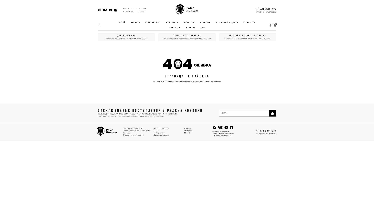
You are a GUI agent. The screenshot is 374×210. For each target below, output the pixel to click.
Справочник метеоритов (133, 135)
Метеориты (172, 23)
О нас (134, 9)
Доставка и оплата (161, 128)
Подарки (187, 128)
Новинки (135, 23)
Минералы (189, 23)
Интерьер (205, 23)
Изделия (190, 28)
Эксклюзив (249, 23)
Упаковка (141, 11)
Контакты (143, 9)
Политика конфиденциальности (136, 131)
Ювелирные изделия (227, 23)
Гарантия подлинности (132, 128)
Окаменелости (153, 23)
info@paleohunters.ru (266, 12)
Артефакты (174, 28)
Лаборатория (129, 11)
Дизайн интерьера (161, 135)
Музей (126, 9)
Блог (203, 28)
